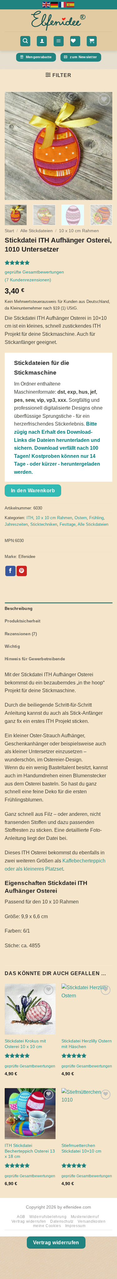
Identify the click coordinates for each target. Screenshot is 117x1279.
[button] (25, 41)
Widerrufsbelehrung (47, 1217)
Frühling (96, 517)
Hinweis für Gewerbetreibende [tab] (35, 659)
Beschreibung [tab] (18, 608)
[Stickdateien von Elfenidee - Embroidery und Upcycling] (58, 20)
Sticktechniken (43, 524)
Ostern (81, 517)
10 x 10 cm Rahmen (79, 230)
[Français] (63, 4)
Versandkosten (91, 1221)
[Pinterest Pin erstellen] (22, 571)
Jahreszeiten (16, 524)
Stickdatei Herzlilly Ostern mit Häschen (86, 1044)
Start (9, 230)
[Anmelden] (42, 41)
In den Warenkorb (33, 490)
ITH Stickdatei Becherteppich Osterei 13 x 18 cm (30, 1151)
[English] (46, 4)
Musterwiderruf (85, 1217)
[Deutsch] (55, 4)
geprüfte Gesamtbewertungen (34, 271)
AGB (21, 1217)
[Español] (71, 4)
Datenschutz (62, 1221)
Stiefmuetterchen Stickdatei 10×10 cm (81, 1148)
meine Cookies (47, 1226)
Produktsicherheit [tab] (22, 621)
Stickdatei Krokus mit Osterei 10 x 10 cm (25, 1044)
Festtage (68, 524)
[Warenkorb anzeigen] (92, 41)
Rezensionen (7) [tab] (21, 634)
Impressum (75, 1226)
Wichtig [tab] (12, 646)
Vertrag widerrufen (29, 1221)
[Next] (102, 146)
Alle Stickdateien (36, 230)
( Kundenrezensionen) (28, 279)
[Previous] (14, 146)
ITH (30, 517)
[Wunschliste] (75, 41)
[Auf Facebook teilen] (10, 571)
